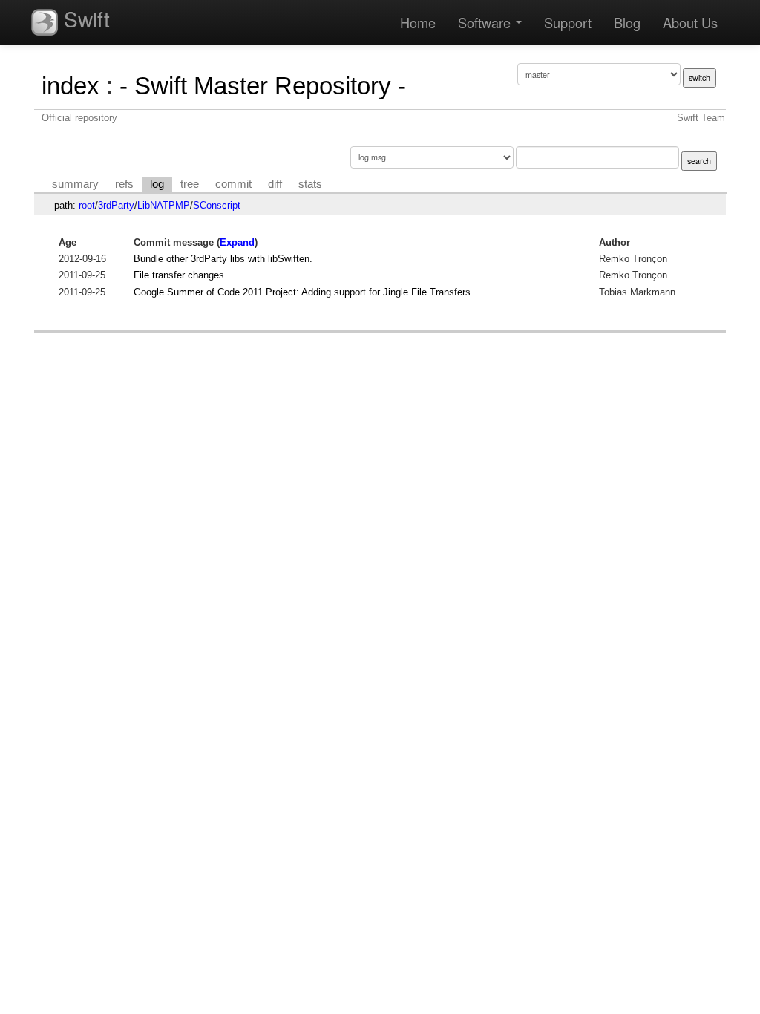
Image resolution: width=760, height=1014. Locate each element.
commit (233, 184)
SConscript (216, 205)
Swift (84, 18)
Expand (237, 242)
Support (568, 22)
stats (310, 184)
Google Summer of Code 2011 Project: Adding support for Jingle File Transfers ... (308, 292)
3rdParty (116, 205)
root (87, 205)
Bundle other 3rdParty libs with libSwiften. (223, 258)
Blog (627, 22)
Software (486, 22)
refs (124, 184)
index (70, 85)
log (157, 184)
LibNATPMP (163, 205)
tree (189, 184)
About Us (690, 22)
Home (418, 22)
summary (75, 184)
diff (275, 184)
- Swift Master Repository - (262, 85)
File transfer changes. (180, 275)
